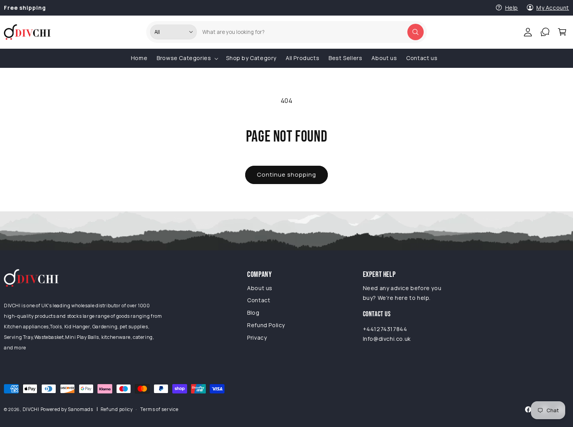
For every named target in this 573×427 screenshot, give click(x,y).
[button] (562, 32)
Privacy (257, 337)
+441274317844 (385, 329)
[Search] (415, 32)
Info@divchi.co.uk (387, 338)
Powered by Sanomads (67, 409)
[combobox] (310, 32)
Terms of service (159, 409)
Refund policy (117, 409)
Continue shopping (286, 174)
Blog (253, 312)
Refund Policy (266, 325)
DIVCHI (31, 409)
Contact (258, 300)
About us (259, 288)
